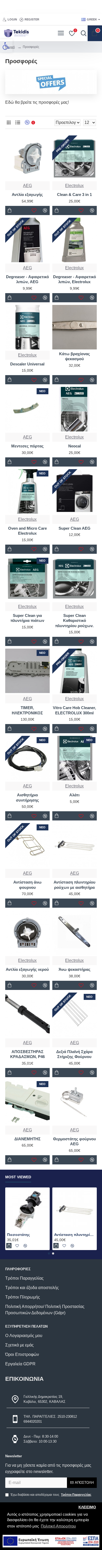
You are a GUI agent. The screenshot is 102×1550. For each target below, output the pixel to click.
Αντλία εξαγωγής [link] (27, 194)
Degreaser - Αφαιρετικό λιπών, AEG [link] (27, 279)
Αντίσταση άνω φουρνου (27, 885)
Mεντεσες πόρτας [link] (27, 446)
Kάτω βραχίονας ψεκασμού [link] (74, 356)
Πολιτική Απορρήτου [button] (58, 1526)
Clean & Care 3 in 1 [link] (74, 194)
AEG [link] (27, 185)
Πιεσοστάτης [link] (18, 1235)
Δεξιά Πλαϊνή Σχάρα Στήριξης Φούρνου (74, 1054)
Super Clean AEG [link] (74, 528)
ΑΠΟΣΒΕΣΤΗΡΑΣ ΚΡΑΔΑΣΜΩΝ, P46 (27, 1054)
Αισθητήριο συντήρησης (27, 797)
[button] (49, 1253)
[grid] (8, 122)
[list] (17, 122)
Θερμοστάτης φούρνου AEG (74, 1141)
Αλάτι (74, 795)
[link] (6, 45)
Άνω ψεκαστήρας (74, 969)
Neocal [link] (74, 446)
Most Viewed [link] (18, 1177)
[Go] (82, 33)
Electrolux (74, 699)
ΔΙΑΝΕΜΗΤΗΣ (27, 1139)
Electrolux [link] (74, 185)
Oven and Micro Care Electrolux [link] (27, 531)
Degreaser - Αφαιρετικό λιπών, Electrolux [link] (74, 279)
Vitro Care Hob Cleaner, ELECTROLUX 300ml (74, 710)
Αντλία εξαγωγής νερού (27, 969)
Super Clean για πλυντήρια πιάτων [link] (27, 618)
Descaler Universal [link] (27, 364)
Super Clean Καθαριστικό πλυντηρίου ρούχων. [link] (74, 620)
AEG (27, 699)
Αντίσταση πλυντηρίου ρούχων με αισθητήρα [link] (74, 1235)
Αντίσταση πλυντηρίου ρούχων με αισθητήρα (74, 885)
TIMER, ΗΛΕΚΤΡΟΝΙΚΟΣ (27, 710)
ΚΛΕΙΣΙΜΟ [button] (87, 1507)
